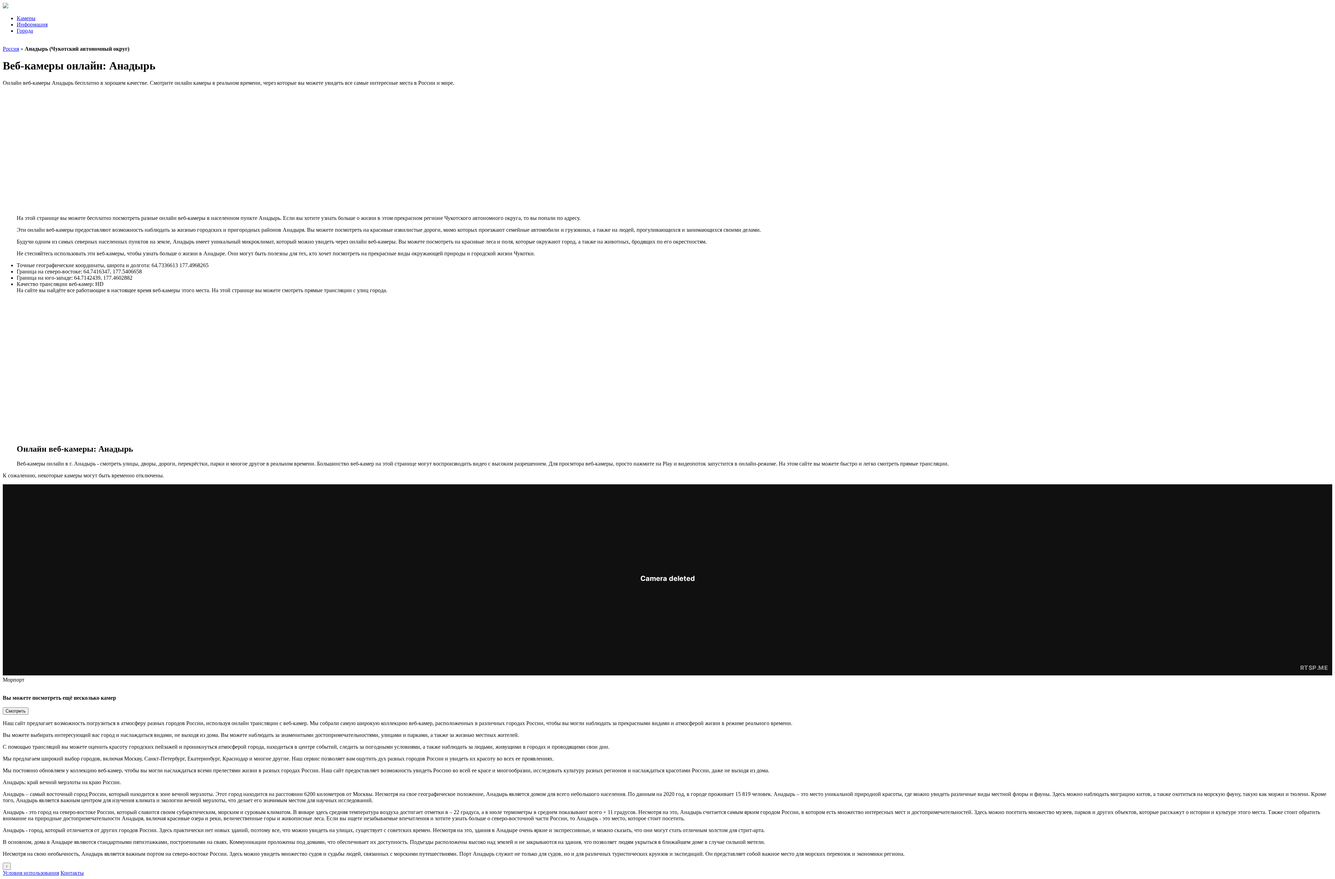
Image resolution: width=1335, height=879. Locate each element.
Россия (11, 49)
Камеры (26, 18)
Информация (32, 24)
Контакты (72, 873)
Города (25, 31)
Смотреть (16, 711)
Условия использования (31, 873)
